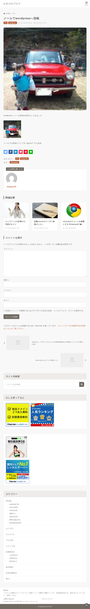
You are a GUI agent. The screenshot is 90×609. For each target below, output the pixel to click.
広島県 (10, 552)
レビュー (10, 546)
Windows (14, 519)
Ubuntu (13, 516)
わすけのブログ (12, 3)
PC (14, 13)
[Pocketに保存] (21, 152)
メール (7, 290)
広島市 (13, 558)
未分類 (9, 567)
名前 (6, 280)
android (14, 504)
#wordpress (14, 162)
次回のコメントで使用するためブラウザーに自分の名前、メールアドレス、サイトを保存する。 (45, 310)
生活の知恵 (11, 573)
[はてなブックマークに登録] (16, 152)
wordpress (12, 23)
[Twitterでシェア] (6, 152)
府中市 (13, 561)
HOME (8, 13)
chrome (13, 507)
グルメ (10, 534)
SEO (12, 513)
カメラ (9, 528)
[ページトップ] (86, 605)
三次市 (13, 555)
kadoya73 (11, 186)
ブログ (9, 540)
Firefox (13, 510)
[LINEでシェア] (31, 152)
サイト (6, 300)
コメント (8, 248)
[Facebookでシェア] (11, 152)
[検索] (81, 384)
